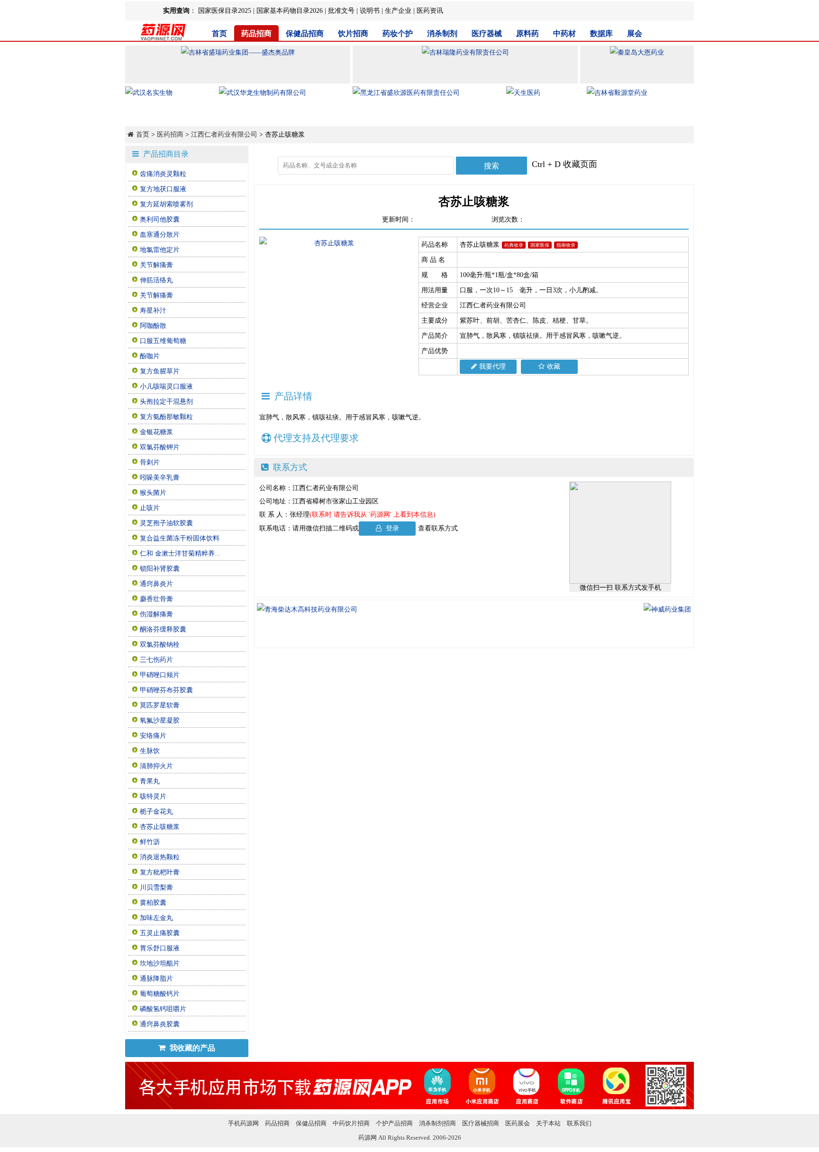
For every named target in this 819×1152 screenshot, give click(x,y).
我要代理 (492, 366)
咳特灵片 (153, 796)
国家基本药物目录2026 (289, 10)
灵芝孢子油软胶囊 (166, 523)
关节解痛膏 (156, 265)
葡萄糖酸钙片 (160, 993)
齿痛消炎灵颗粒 (163, 173)
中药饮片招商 (351, 1123)
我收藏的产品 (191, 1048)
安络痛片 (153, 735)
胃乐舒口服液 (160, 948)
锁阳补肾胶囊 (160, 568)
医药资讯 (430, 10)
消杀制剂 (442, 33)
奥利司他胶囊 (160, 219)
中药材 (564, 33)
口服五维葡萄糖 (163, 340)
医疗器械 (487, 33)
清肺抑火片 (156, 766)
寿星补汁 (153, 310)
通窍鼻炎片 (156, 583)
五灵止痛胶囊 (160, 933)
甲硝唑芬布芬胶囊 (166, 690)
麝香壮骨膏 (156, 599)
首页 (219, 33)
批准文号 (341, 10)
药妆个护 (397, 33)
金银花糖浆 (156, 432)
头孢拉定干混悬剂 (166, 401)
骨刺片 (150, 462)
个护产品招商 (394, 1123)
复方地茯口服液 (163, 189)
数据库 (601, 33)
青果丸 (150, 781)
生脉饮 (150, 750)
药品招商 (256, 33)
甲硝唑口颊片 (160, 674)
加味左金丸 (156, 917)
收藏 (553, 366)
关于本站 (548, 1123)
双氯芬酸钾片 (160, 447)
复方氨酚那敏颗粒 (166, 416)
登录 (391, 528)
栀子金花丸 (156, 811)
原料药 (527, 33)
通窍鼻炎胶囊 (160, 1024)
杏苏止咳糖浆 (160, 826)
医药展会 (517, 1123)
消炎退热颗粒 (160, 857)
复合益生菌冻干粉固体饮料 (179, 538)
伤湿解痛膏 (156, 614)
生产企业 (398, 10)
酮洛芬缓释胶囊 (163, 629)
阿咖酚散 (153, 325)
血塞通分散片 (160, 234)
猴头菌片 (153, 492)
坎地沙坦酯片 (160, 963)
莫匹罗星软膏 (160, 705)
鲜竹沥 (150, 841)
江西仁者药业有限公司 (224, 134)
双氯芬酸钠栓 (160, 644)
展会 (634, 33)
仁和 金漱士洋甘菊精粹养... (180, 553)
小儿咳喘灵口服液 (166, 386)
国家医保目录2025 (224, 10)
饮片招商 (353, 33)
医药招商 (170, 134)
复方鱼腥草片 (160, 371)
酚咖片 (150, 356)
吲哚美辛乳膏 (160, 477)
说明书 (370, 10)
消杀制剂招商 (437, 1123)
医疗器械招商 (480, 1123)
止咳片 (150, 507)
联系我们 (579, 1123)
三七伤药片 (156, 659)
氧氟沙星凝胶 (160, 720)
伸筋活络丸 (156, 280)
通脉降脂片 (156, 978)
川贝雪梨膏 (156, 887)
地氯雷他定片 (160, 249)
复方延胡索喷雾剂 (166, 204)
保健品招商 (305, 33)
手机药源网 (243, 1123)
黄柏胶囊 (153, 902)
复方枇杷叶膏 (160, 872)
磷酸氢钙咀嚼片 (163, 1009)
